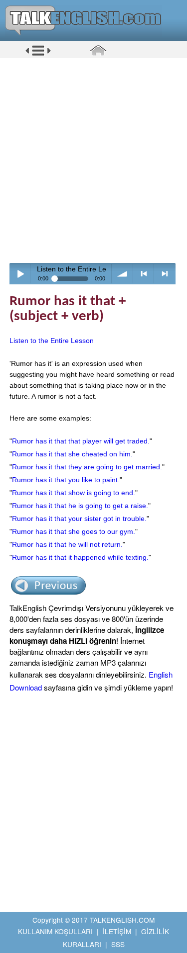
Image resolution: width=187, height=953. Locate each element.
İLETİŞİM (117, 931)
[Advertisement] (93, 160)
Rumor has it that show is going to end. (73, 493)
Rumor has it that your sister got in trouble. (79, 518)
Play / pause (20, 273)
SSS (118, 944)
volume (122, 273)
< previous (144, 273)
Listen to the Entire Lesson (51, 341)
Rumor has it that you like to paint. (66, 480)
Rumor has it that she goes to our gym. (73, 531)
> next (165, 273)
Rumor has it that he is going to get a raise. (80, 506)
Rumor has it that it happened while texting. (80, 557)
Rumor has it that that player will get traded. (81, 441)
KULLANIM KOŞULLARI (55, 931)
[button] (38, 54)
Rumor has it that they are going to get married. (87, 467)
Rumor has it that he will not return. (67, 544)
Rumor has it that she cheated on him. (72, 454)
